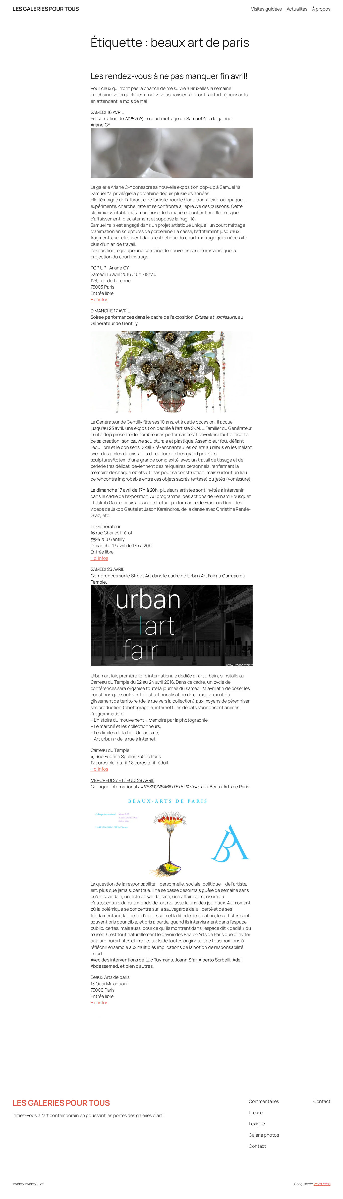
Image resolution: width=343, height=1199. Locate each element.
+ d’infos (99, 299)
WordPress (322, 1183)
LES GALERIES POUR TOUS (46, 9)
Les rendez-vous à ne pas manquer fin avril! (169, 75)
